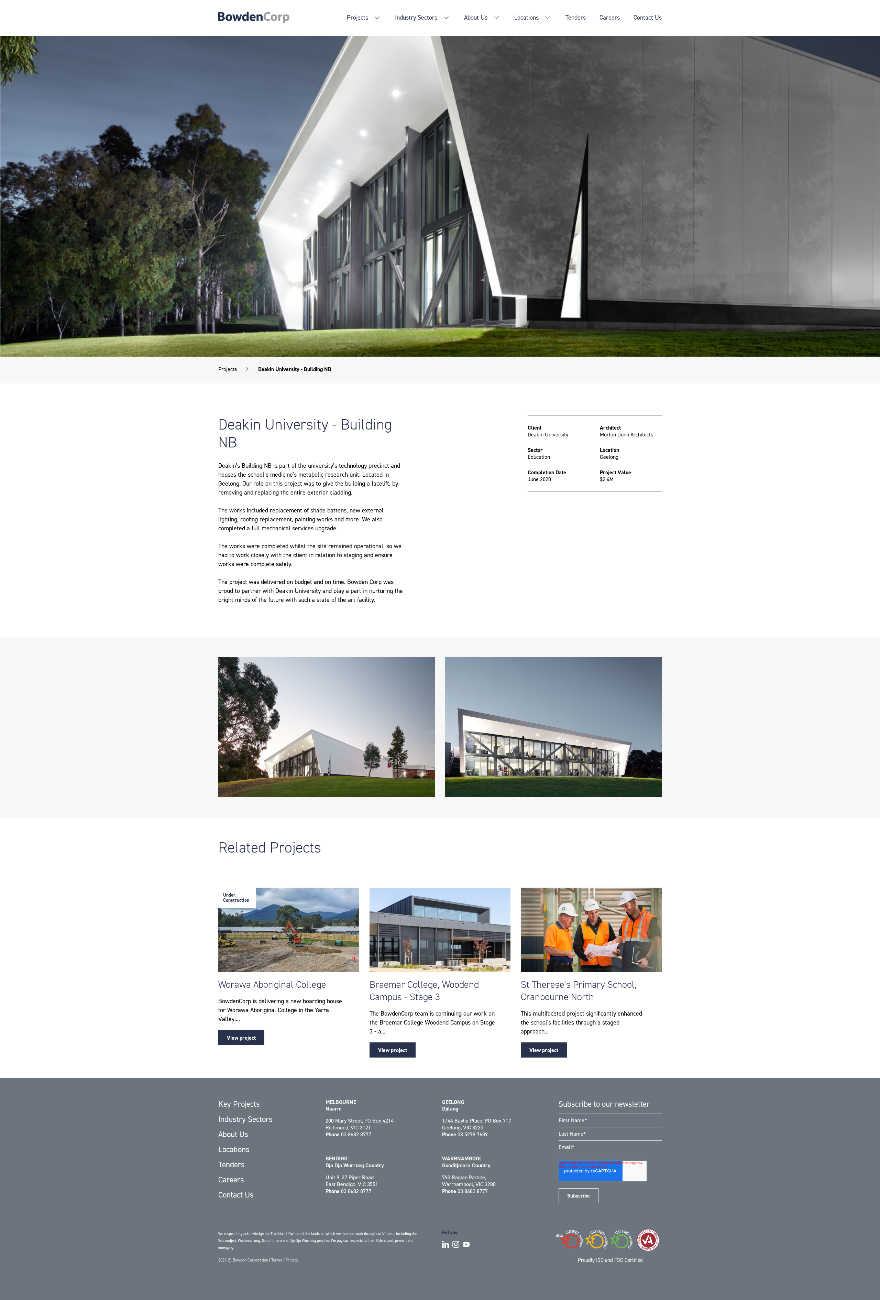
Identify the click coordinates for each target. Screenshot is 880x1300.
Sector (535, 450)
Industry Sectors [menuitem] (416, 17)
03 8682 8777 (356, 1134)
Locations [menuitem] (526, 17)
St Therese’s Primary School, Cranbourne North (579, 990)
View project (241, 1037)
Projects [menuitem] (357, 17)
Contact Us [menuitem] (648, 17)
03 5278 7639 (473, 1134)
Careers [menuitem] (610, 17)
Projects (227, 369)
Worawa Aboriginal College (272, 984)
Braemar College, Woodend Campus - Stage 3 (424, 990)
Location (609, 450)
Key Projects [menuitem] (239, 1104)
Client (534, 427)
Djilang (453, 1105)
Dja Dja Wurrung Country (355, 1162)
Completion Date (547, 472)
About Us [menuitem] (475, 17)
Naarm (341, 1105)
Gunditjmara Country (466, 1162)
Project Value (615, 472)
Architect (610, 427)
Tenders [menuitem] (575, 17)
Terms (276, 1260)
